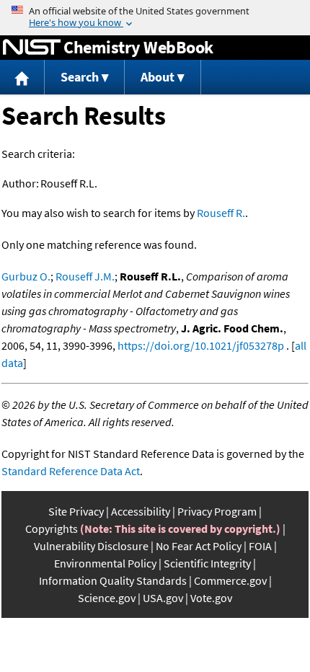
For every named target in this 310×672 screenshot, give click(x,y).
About (157, 76)
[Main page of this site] (22, 77)
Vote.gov (211, 598)
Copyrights (51, 528)
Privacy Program (217, 511)
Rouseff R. (221, 212)
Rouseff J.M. (85, 276)
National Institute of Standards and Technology (32, 47)
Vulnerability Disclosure (91, 546)
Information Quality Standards (113, 580)
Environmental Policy (105, 563)
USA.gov (163, 598)
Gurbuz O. (25, 276)
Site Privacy (76, 511)
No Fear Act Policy (199, 546)
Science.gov (107, 598)
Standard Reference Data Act (70, 471)
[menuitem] (22, 77)
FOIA (260, 546)
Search (80, 76)
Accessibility (140, 511)
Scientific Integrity (207, 563)
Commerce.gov (230, 580)
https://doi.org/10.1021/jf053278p (201, 345)
